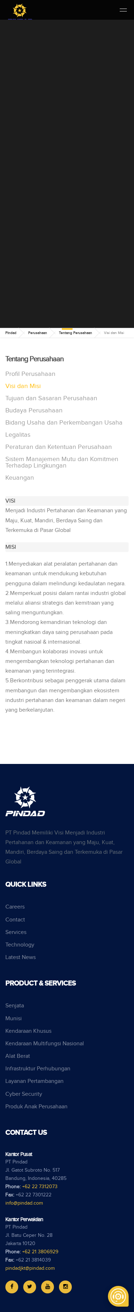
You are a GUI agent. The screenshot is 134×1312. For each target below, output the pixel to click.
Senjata (14, 1005)
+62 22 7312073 (40, 1187)
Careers (15, 907)
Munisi (13, 1018)
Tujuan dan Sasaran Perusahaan (51, 398)
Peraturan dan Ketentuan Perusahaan (58, 447)
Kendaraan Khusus (28, 1031)
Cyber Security (23, 1094)
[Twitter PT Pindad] (29, 1286)
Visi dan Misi (23, 386)
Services (15, 932)
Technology (19, 944)
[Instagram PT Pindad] (65, 1286)
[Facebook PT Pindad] (11, 1286)
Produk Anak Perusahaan (36, 1106)
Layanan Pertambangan (34, 1081)
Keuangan (19, 477)
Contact (15, 919)
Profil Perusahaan (30, 374)
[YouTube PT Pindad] (47, 1286)
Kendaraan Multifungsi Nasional (44, 1043)
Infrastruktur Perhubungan (37, 1068)
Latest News (20, 957)
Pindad (10, 333)
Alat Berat (17, 1056)
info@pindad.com (24, 1203)
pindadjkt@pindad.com (30, 1268)
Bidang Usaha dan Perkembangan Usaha (64, 422)
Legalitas (17, 435)
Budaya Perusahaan (34, 410)
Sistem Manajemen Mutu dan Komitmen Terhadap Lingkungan (61, 462)
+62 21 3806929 (40, 1252)
